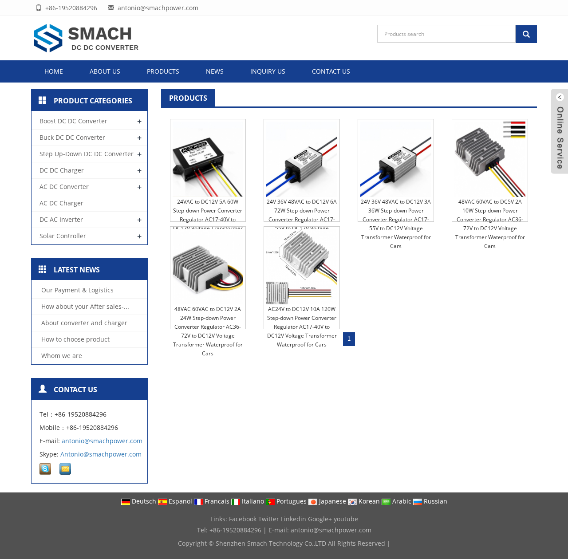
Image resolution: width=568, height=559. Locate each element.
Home (53, 71)
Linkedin (293, 519)
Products (163, 71)
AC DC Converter (64, 186)
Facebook (242, 519)
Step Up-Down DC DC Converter (86, 154)
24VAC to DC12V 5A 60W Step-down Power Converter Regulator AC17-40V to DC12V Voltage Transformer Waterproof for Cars (208, 219)
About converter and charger (83, 323)
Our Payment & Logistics (76, 290)
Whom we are (60, 355)
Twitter (268, 519)
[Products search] (526, 34)
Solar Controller (62, 236)
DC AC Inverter (61, 219)
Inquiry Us (267, 71)
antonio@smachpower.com (102, 441)
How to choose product (74, 339)
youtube (346, 519)
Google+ (320, 519)
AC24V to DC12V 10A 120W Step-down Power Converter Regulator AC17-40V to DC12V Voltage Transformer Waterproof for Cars (302, 326)
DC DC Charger (61, 170)
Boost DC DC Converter (73, 121)
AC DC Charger (61, 203)
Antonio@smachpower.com (101, 454)
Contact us (331, 71)
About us (105, 71)
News (215, 71)
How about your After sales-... (84, 306)
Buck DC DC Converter (72, 137)
